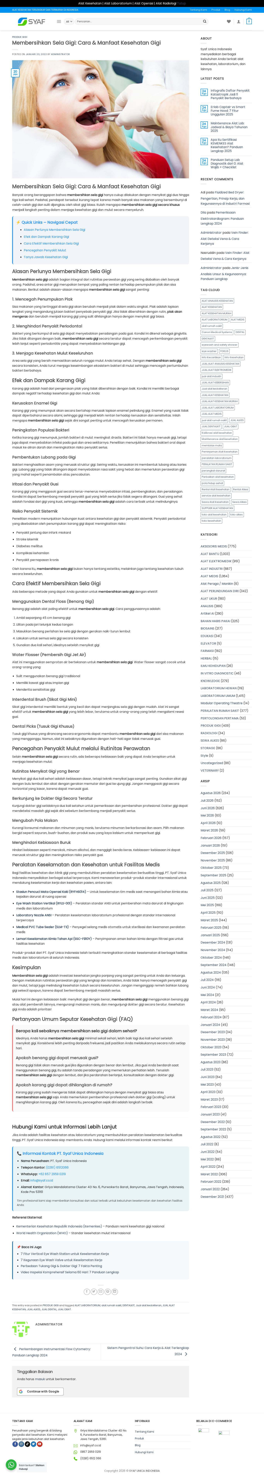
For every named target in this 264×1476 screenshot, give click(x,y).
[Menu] (59, 21)
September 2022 (213, 1129)
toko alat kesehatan (214, 514)
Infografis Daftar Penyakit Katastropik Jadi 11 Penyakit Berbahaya (230, 94)
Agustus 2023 (211, 1062)
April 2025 (208, 912)
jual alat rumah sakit (214, 420)
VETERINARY (210, 770)
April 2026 (208, 823)
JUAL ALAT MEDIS (212, 414)
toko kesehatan (211, 520)
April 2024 (208, 1002)
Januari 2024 (210, 1025)
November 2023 (213, 1039)
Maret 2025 (209, 920)
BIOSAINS (207, 628)
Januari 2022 (210, 1189)
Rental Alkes (240, 489)
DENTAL (240, 332)
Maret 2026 (209, 830)
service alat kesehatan (216, 495)
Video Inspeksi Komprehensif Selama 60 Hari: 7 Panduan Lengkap (70, 1272)
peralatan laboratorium (217, 458)
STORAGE (208, 748)
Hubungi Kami (243, 9)
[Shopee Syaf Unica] (203, 1436)
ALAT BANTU (210, 554)
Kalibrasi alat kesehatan (217, 432)
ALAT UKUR (209, 598)
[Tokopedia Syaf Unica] (224, 1436)
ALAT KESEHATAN (212, 307)
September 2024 (214, 965)
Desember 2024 (213, 942)
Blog (227, 9)
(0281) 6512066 (57, 1167)
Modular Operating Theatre (222, 703)
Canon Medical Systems (217, 332)
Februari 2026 (211, 838)
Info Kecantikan (211, 357)
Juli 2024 (207, 980)
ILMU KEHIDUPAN (213, 666)
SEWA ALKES (210, 740)
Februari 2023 (211, 1107)
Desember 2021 (212, 1196)
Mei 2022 (207, 1159)
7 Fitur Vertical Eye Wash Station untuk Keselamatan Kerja (65, 1254)
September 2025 (213, 875)
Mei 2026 (207, 815)
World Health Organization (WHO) (42, 1233)
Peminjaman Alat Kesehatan (220, 451)
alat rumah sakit (111, 1305)
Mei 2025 (207, 905)
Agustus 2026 (211, 793)
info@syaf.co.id (41, 1180)
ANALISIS (207, 606)
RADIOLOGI (209, 733)
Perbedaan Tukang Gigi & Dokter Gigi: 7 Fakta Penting (61, 1266)
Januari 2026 (210, 845)
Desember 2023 (213, 1032)
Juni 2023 (208, 1077)
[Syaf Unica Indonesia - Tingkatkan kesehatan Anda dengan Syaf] (31, 21)
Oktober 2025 (211, 868)
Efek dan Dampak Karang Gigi (46, 236)
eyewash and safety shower (219, 344)
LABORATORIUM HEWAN (219, 688)
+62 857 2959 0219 (52, 1174)
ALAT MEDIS (237, 319)
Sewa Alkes (239, 502)
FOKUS (224, 351)
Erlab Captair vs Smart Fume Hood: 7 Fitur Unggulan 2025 (228, 110)
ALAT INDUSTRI (212, 569)
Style (204, 755)
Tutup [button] (181, 3)
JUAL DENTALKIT (211, 426)
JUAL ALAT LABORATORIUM (218, 407)
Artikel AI (207, 613)
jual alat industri (211, 376)
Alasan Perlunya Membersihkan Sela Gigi (54, 230)
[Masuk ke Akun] (239, 21)
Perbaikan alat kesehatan (218, 476)
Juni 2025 (208, 898)
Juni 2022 (208, 1152)
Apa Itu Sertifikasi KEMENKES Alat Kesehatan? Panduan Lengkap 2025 (227, 145)
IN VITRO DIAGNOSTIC (217, 673)
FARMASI (207, 651)
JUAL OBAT (64, 1309)
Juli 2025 (207, 890)
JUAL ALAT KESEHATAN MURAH (220, 401)
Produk (215, 9)
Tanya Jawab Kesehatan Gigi (46, 257)
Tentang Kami (198, 9)
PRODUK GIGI (19, 37)
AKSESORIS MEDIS (214, 546)
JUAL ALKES (33, 1309)
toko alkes (236, 514)
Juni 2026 (208, 808)
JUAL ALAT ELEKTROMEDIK (217, 370)
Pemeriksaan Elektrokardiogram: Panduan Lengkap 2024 (222, 218)
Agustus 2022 (211, 1137)
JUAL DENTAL (49, 1309)
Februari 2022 (211, 1181)
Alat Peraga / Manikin (217, 583)
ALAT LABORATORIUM (87, 1305)
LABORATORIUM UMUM (218, 696)
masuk (40, 1379)
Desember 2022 (213, 1122)
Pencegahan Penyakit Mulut (45, 250)
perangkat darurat (213, 470)
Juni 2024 (208, 987)
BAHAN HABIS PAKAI (215, 621)
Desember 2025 (213, 853)
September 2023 (213, 1054)
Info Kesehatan (234, 357)
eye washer (209, 351)
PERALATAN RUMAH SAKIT (217, 464)
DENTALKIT (129, 1305)
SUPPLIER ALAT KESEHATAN (217, 508)
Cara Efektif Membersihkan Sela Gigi (51, 243)
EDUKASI (207, 636)
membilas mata (212, 445)
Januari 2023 (210, 1114)
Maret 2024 (209, 1010)
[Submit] (204, 21)
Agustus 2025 (211, 883)
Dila (203, 212)
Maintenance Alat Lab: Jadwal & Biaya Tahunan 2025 (229, 127)
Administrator (60, 54)
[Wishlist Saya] (229, 21)
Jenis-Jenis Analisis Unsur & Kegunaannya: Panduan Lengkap (224, 273)
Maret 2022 (209, 1174)
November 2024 (213, 950)
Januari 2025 (210, 935)
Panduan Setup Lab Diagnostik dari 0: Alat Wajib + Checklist (227, 163)
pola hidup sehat (212, 483)
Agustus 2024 (211, 972)
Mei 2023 (207, 1084)
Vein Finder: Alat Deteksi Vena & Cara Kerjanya (225, 238)
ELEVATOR (208, 643)
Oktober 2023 (211, 1047)
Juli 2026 (207, 800)
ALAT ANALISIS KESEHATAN (217, 300)
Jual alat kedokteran (148, 1305)
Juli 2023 (207, 1069)
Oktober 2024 (211, 957)
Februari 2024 (211, 1017)
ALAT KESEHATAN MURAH (216, 313)
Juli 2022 (207, 1144)
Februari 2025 (211, 927)
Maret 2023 (209, 1099)
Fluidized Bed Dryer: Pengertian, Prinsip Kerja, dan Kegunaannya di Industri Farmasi (225, 198)
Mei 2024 (207, 995)
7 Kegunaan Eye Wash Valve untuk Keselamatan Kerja (61, 1260)
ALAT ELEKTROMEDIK (216, 561)
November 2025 (213, 860)
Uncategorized (212, 763)
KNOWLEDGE (210, 681)
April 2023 (208, 1092)
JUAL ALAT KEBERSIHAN (215, 382)
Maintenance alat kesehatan (220, 439)
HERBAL (206, 658)
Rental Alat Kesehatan (215, 489)
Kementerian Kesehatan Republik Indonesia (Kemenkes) (59, 1226)
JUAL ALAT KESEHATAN (215, 395)
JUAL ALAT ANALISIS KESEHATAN (220, 363)
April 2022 (208, 1166)
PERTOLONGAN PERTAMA (220, 718)
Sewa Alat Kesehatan (215, 502)
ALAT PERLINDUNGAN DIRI (220, 591)
